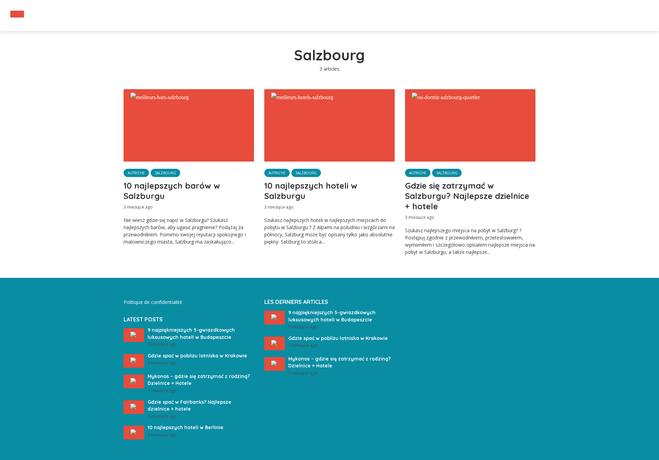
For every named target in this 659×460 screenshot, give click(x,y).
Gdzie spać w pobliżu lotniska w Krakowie (197, 356)
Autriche (136, 172)
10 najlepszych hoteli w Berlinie (185, 427)
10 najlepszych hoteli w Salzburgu (310, 190)
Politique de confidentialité (153, 302)
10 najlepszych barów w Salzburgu (172, 190)
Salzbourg (165, 172)
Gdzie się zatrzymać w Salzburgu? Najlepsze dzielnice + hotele (467, 195)
